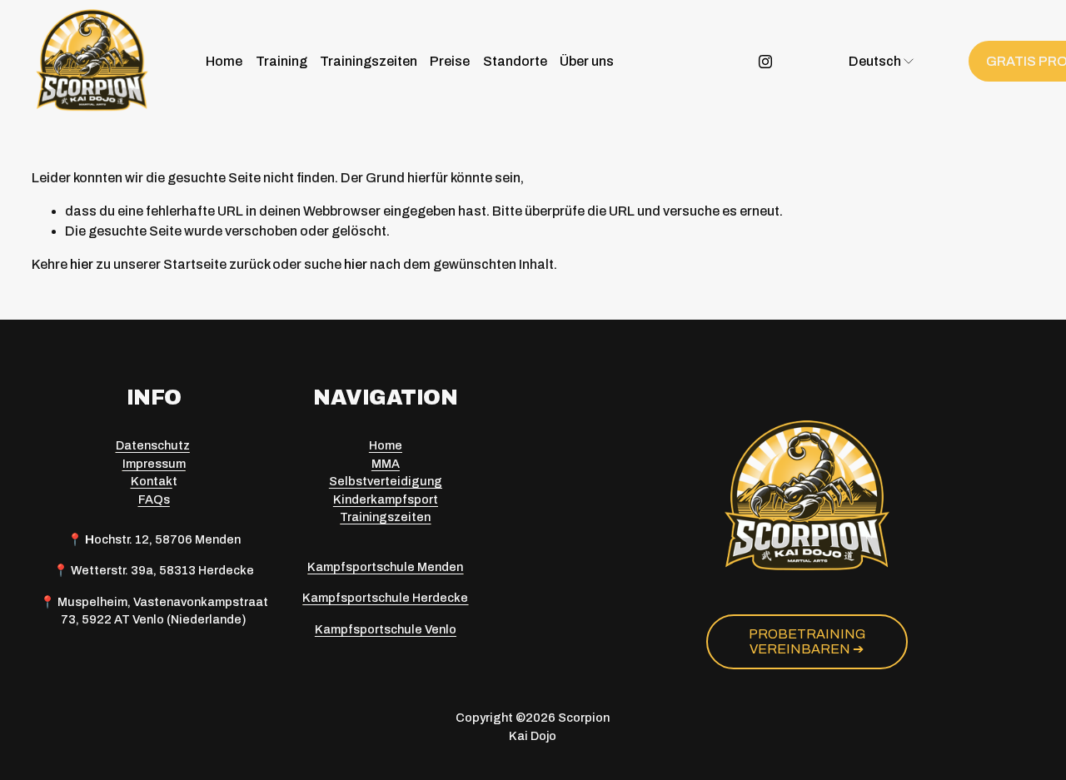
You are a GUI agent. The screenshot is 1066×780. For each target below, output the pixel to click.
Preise (450, 61)
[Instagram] (765, 61)
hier (81, 264)
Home (224, 61)
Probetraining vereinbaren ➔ (807, 641)
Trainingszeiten (368, 61)
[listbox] (871, 61)
